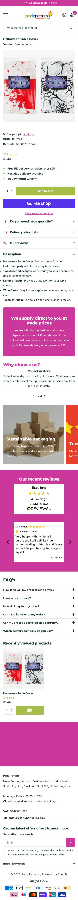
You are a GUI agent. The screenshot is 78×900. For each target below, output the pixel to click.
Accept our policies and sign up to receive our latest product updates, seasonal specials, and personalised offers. (41, 852)
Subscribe (70, 842)
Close (39, 864)
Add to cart (45, 191)
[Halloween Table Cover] (23, 668)
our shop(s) (29, 134)
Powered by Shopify (55, 874)
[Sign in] (64, 15)
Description (12, 254)
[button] (12, 188)
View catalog (5, 15)
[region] (39, 542)
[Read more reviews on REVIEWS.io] (39, 510)
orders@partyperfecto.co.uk (27, 817)
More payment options (39, 213)
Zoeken (70, 27)
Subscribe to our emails (18, 834)
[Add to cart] (30, 710)
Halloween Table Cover (18, 693)
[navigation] (33, 396)
